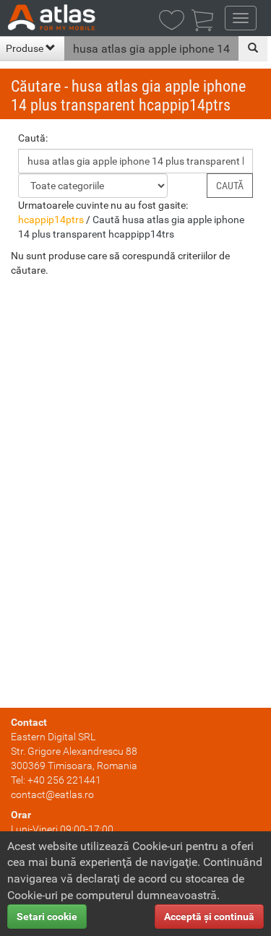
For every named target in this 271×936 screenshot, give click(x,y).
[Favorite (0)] (175, 21)
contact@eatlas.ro (52, 794)
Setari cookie (47, 916)
